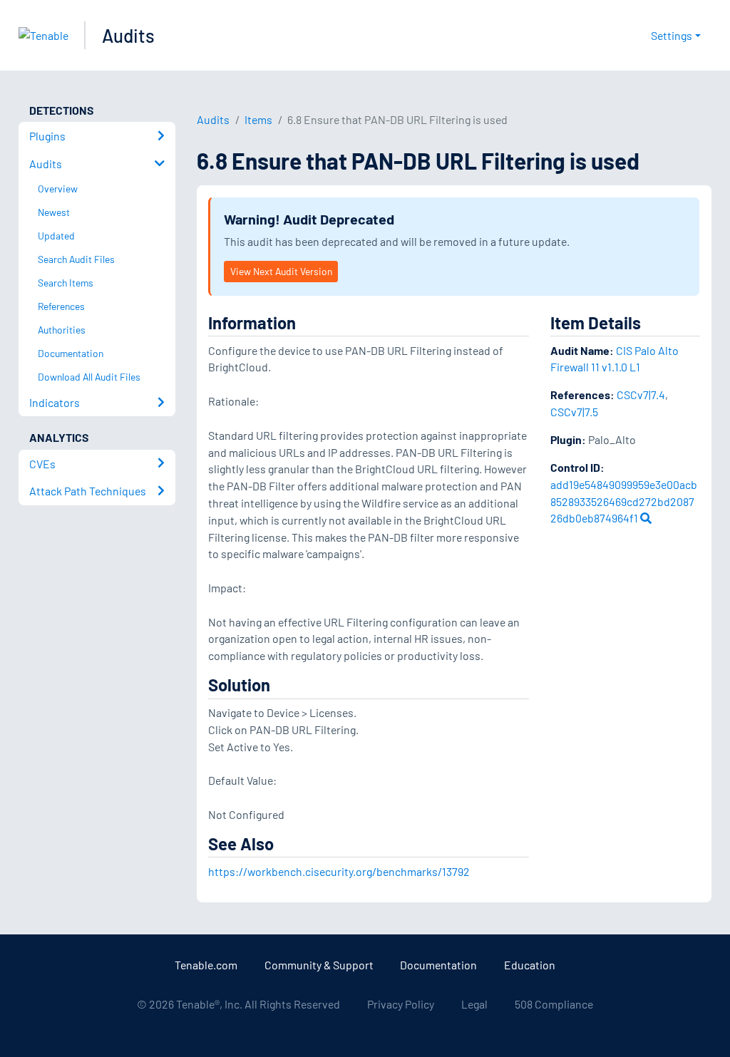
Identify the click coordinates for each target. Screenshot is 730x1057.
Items (258, 119)
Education (529, 964)
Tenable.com (206, 964)
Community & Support (319, 964)
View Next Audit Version (281, 271)
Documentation (438, 964)
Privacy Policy (400, 1004)
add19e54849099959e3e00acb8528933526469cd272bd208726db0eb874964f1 (623, 501)
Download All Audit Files (89, 377)
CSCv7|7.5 (574, 411)
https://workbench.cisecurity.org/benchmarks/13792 (339, 871)
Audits (128, 35)
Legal (474, 1004)
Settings (671, 35)
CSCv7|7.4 (641, 394)
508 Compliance (554, 1004)
